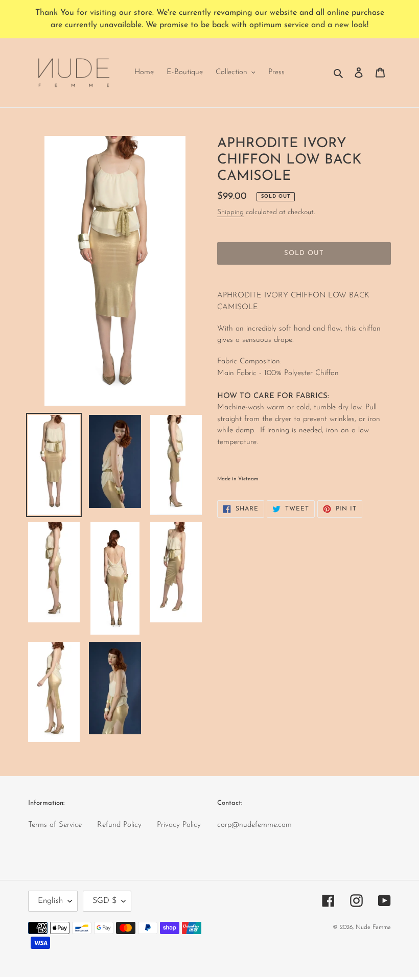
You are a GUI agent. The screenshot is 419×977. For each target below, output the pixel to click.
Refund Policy (119, 825)
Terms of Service (55, 825)
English (50, 901)
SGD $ (104, 901)
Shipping (230, 212)
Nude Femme (373, 927)
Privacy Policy (179, 825)
